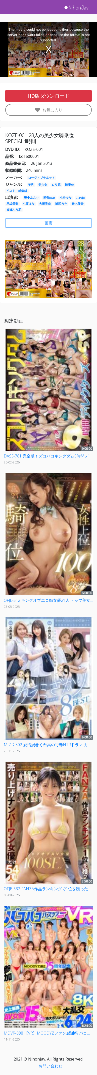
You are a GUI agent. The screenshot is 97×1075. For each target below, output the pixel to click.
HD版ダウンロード (49, 95)
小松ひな (66, 198)
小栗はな (29, 204)
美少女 (42, 185)
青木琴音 (78, 204)
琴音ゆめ (49, 198)
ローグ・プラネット (41, 178)
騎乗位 (69, 185)
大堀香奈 (45, 204)
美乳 (31, 185)
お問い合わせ (50, 1066)
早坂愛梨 (12, 204)
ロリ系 (56, 185)
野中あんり (31, 198)
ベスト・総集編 (16, 191)
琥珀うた (61, 204)
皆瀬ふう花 (13, 210)
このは (80, 198)
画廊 (48, 223)
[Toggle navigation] (10, 7)
